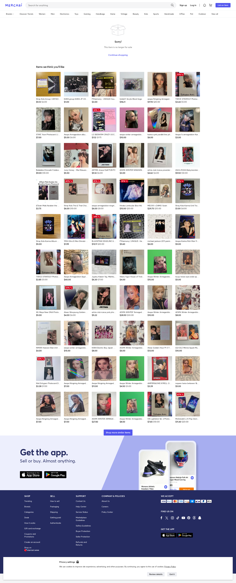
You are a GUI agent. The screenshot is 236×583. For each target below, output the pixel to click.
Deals (26, 517)
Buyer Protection (83, 531)
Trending (28, 501)
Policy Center (107, 512)
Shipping (54, 512)
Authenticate (55, 523)
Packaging (54, 506)
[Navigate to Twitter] (167, 518)
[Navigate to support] (163, 501)
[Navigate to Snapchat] (199, 518)
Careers (105, 506)
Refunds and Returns (81, 543)
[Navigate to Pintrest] (188, 518)
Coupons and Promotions (30, 535)
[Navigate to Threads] (194, 518)
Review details (155, 574)
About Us (106, 501)
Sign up (183, 5)
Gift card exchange (32, 528)
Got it (172, 574)
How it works (29, 523)
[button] (204, 5)
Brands (27, 506)
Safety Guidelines (83, 525)
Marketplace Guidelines (81, 518)
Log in (193, 5)
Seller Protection (83, 536)
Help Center (81, 506)
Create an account (32, 542)
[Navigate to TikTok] (178, 518)
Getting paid (55, 517)
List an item (223, 5)
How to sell (54, 501)
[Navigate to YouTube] (183, 518)
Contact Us (80, 501)
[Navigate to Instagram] (172, 518)
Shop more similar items (118, 432)
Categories (28, 512)
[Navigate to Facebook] (161, 518)
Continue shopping (118, 54)
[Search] (172, 5)
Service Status (82, 512)
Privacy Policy (170, 566)
